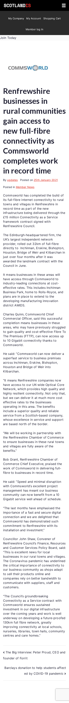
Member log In (34, 29)
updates (12, 180)
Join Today (8, 38)
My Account (33, 18)
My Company (16, 18)
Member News (25, 187)
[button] (63, 5)
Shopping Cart (52, 18)
